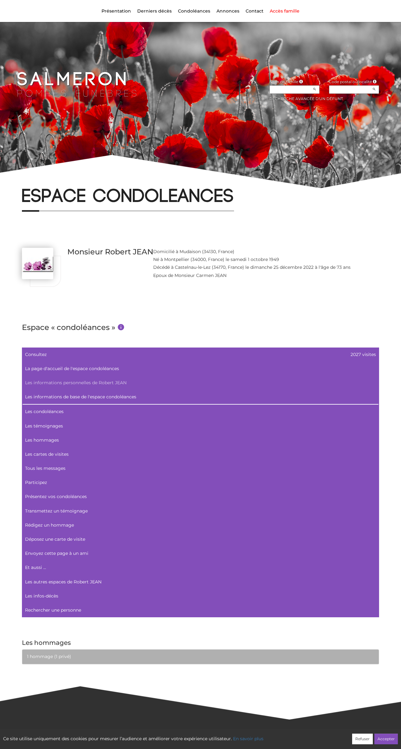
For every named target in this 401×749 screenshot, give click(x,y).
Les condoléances (44, 411)
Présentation (116, 11)
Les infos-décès (41, 596)
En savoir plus (248, 738)
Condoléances (194, 11)
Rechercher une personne (53, 610)
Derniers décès (154, 11)
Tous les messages (45, 468)
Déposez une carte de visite (55, 539)
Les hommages (42, 440)
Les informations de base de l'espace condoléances (80, 397)
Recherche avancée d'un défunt (306, 98)
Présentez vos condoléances (56, 496)
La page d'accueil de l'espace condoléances (72, 368)
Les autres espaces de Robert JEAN (63, 582)
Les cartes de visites (47, 454)
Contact (254, 11)
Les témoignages (44, 426)
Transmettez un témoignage (56, 511)
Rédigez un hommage (49, 525)
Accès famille (284, 11)
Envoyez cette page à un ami (56, 553)
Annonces (227, 11)
